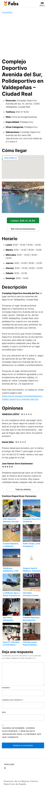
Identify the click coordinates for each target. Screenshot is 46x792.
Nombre (6, 688)
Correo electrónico (13, 700)
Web (4, 712)
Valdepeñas (7, 12)
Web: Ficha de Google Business (23, 229)
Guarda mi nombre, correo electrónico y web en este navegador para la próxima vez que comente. (21, 732)
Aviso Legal (9, 764)
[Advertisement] (23, 36)
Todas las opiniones (23, 489)
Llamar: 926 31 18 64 (23, 220)
